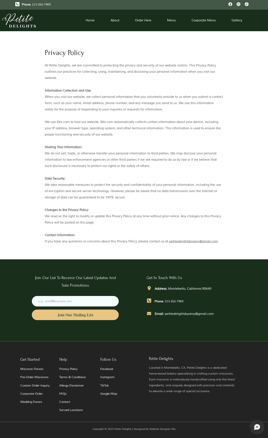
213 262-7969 (174, 301)
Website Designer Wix (162, 429)
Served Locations (71, 410)
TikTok (104, 385)
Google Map (108, 393)
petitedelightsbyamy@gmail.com (193, 241)
